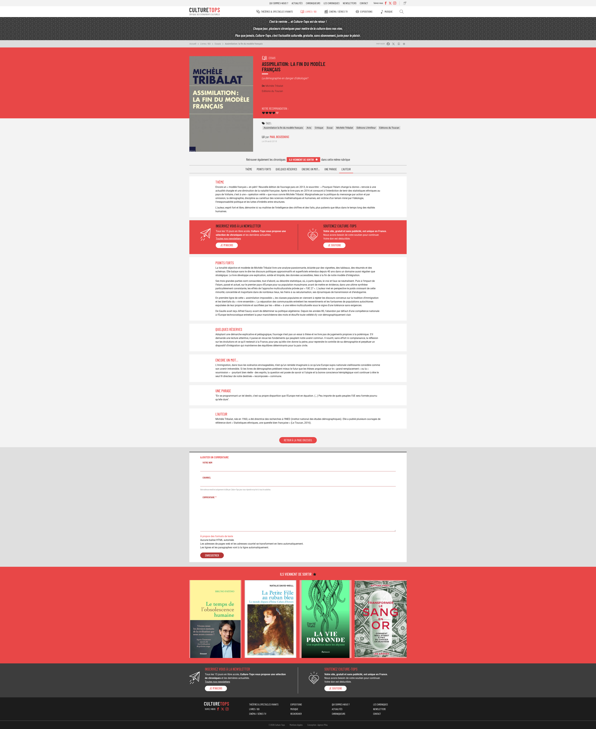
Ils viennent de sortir (301, 159)
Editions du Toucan (389, 127)
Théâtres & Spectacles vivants (277, 11)
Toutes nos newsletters (228, 238)
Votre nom (207, 462)
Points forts (264, 169)
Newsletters (349, 3)
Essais (218, 43)
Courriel (207, 477)
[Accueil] (204, 11)
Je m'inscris (226, 245)
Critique (319, 127)
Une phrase (330, 169)
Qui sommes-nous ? (278, 3)
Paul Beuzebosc (279, 137)
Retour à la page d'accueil (298, 440)
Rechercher (402, 11)
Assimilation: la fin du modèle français (244, 43)
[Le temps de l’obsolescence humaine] (215, 619)
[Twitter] (222, 709)
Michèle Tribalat (344, 127)
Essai (330, 127)
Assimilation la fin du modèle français (283, 127)
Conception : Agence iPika (317, 724)
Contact (364, 3)
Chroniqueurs (313, 3)
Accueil (192, 43)
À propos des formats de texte (216, 536)
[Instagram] (227, 709)
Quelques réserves (286, 169)
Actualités (297, 3)
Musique (389, 11)
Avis (309, 127)
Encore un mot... (311, 169)
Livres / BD (310, 11)
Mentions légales (296, 724)
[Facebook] (218, 709)
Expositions (366, 11)
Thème (248, 169)
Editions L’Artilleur (366, 127)
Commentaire (209, 497)
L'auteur (346, 169)
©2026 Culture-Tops (277, 724)
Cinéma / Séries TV (338, 11)
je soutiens (334, 245)
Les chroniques (331, 3)
